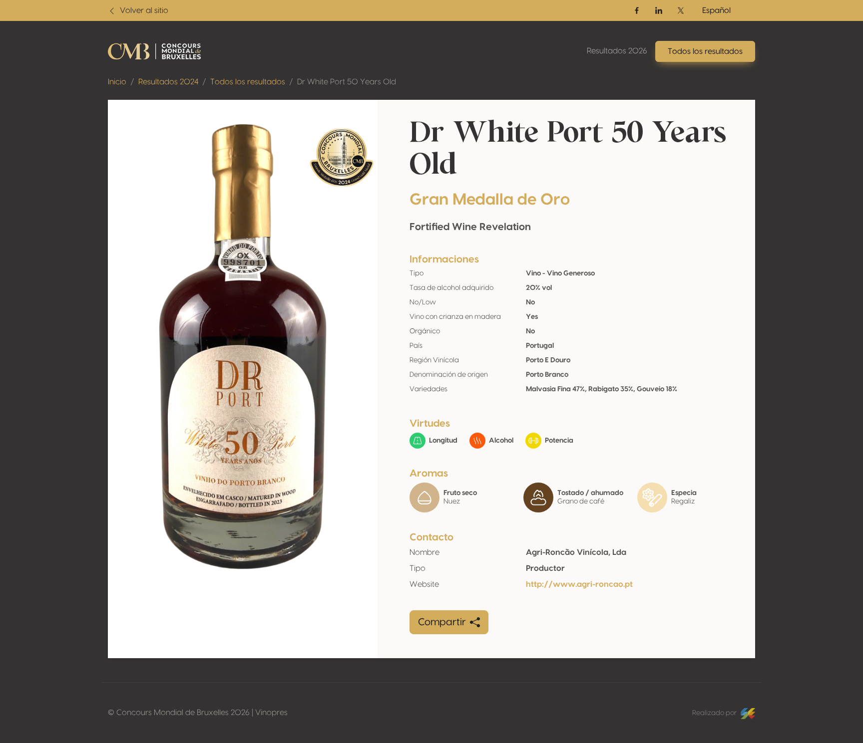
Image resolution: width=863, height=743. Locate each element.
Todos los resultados (247, 82)
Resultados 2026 (617, 51)
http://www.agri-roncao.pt (579, 584)
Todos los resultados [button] (705, 51)
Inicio (117, 82)
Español (716, 10)
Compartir (442, 622)
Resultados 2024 (168, 82)
